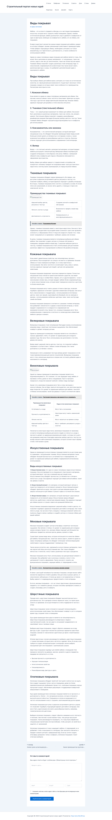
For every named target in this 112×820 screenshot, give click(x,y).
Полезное (66, 3)
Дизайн (63, 10)
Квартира (49, 10)
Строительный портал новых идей (25, 6)
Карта (70, 10)
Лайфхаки (57, 3)
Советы (73, 3)
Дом (80, 3)
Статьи (48, 3)
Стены (86, 3)
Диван (93, 3)
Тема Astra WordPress (78, 816)
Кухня (57, 10)
